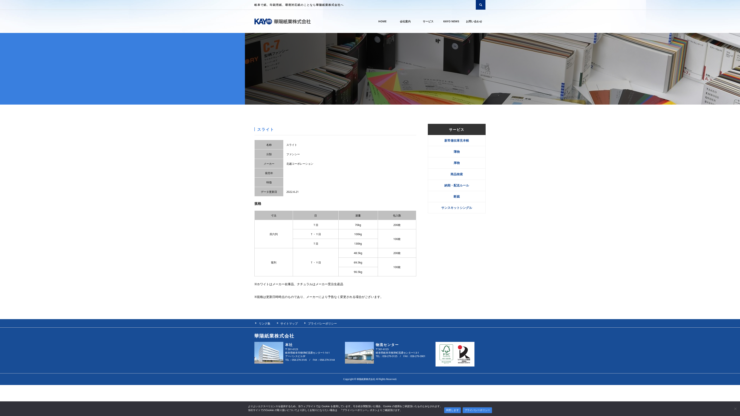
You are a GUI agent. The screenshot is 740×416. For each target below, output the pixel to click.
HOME (382, 21)
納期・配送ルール (456, 185)
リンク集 (264, 323)
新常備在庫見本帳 (456, 140)
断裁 (457, 196)
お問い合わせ (474, 21)
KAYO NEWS (451, 21)
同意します (452, 410)
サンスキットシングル (456, 207)
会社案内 (405, 21)
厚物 (457, 163)
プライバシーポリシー (322, 323)
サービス (428, 21)
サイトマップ (289, 323)
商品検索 (457, 174)
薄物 (457, 151)
